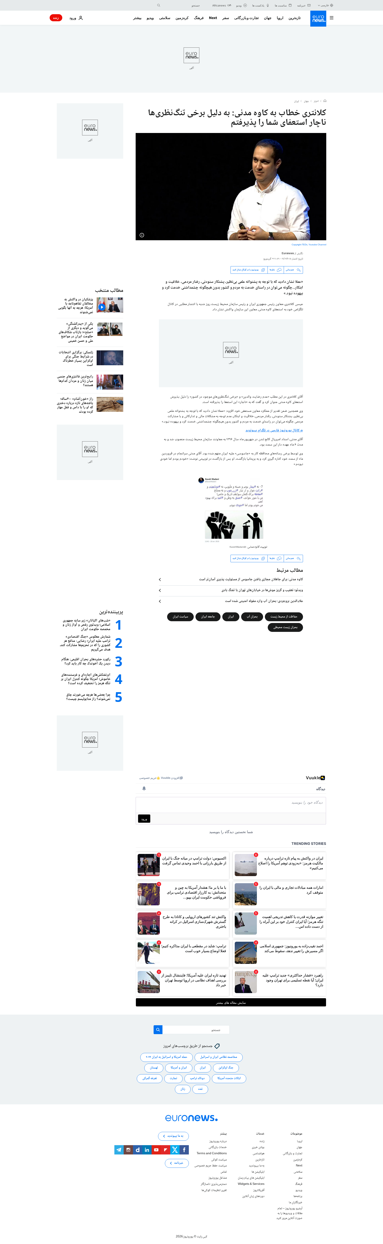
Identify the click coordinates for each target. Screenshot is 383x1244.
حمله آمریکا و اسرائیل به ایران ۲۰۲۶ (166, 1057)
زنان (182, 1089)
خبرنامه (178, 1163)
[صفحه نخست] (325, 101)
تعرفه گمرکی (149, 1078)
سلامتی (164, 18)
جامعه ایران (208, 616)
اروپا (280, 18)
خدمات (260, 1134)
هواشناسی (258, 1153)
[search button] (158, 5)
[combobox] (181, 5)
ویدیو (150, 18)
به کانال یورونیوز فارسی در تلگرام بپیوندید (274, 431)
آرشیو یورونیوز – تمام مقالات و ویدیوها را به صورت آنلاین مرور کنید (289, 1213)
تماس (224, 1172)
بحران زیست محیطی (285, 627)
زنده (56, 18)
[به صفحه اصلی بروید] (318, 19)
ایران (296, 101)
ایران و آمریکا (179, 1067)
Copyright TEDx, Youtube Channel (309, 245)
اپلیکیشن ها (258, 1172)
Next (213, 18)
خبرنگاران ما (295, 1202)
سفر (225, 18)
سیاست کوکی (219, 1159)
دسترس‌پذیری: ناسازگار (214, 1184)
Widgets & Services (251, 1184)
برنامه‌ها (297, 1196)
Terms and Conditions (212, 1153)
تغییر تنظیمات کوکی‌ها (214, 1190)
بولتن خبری (258, 1147)
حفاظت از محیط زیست (283, 616)
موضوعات (296, 1134)
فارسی (325, 5)
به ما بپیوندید (256, 1165)
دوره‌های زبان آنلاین (253, 1196)
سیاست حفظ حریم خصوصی (210, 1165)
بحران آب (252, 616)
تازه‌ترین (295, 18)
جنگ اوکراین (226, 1067)
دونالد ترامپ (197, 1078)
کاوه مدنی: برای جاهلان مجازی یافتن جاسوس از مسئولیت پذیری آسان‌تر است (251, 579)
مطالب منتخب (109, 290)
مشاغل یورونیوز (218, 1178)
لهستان (154, 1067)
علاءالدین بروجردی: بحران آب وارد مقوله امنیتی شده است (264, 601)
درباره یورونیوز (218, 1141)
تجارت (173, 1078)
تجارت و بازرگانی (246, 18)
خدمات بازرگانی (218, 1147)
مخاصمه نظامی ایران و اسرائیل (218, 1057)
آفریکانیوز (258, 1190)
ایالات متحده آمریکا (229, 1078)
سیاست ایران (180, 616)
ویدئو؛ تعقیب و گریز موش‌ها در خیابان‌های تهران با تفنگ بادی (262, 590)
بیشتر (223, 1134)
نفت (200, 1089)
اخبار (316, 101)
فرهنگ (199, 18)
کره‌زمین (182, 18)
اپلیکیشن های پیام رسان (251, 1178)
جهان (268, 18)
